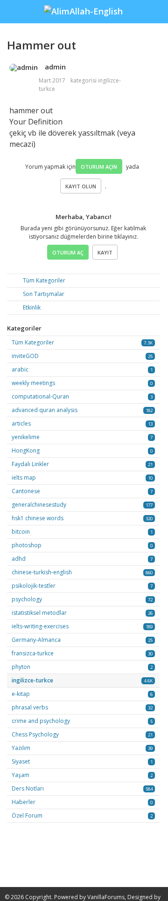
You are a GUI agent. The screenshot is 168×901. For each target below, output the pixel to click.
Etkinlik (31, 307)
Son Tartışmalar (42, 294)
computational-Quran (40, 396)
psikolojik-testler (34, 586)
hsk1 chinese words (37, 518)
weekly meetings (33, 383)
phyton (21, 667)
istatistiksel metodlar (39, 613)
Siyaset (21, 761)
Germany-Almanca (36, 640)
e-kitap (21, 694)
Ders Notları (28, 788)
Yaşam (20, 775)
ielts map (24, 477)
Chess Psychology (35, 734)
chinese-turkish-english (42, 572)
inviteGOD (25, 356)
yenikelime (26, 437)
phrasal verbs (30, 707)
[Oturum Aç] (156, 6)
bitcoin (21, 532)
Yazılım (21, 748)
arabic (20, 369)
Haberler (23, 802)
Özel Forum (27, 815)
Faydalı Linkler (30, 464)
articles (21, 423)
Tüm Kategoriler (43, 280)
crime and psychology (41, 721)
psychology (27, 599)
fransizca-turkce (33, 653)
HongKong (26, 450)
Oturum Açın (99, 166)
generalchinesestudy (39, 505)
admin (55, 66)
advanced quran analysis (44, 410)
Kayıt (105, 252)
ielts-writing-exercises (40, 626)
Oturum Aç (68, 252)
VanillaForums (106, 897)
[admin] (23, 67)
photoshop (27, 545)
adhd (19, 559)
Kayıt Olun (80, 186)
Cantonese (26, 491)
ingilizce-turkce (32, 680)
